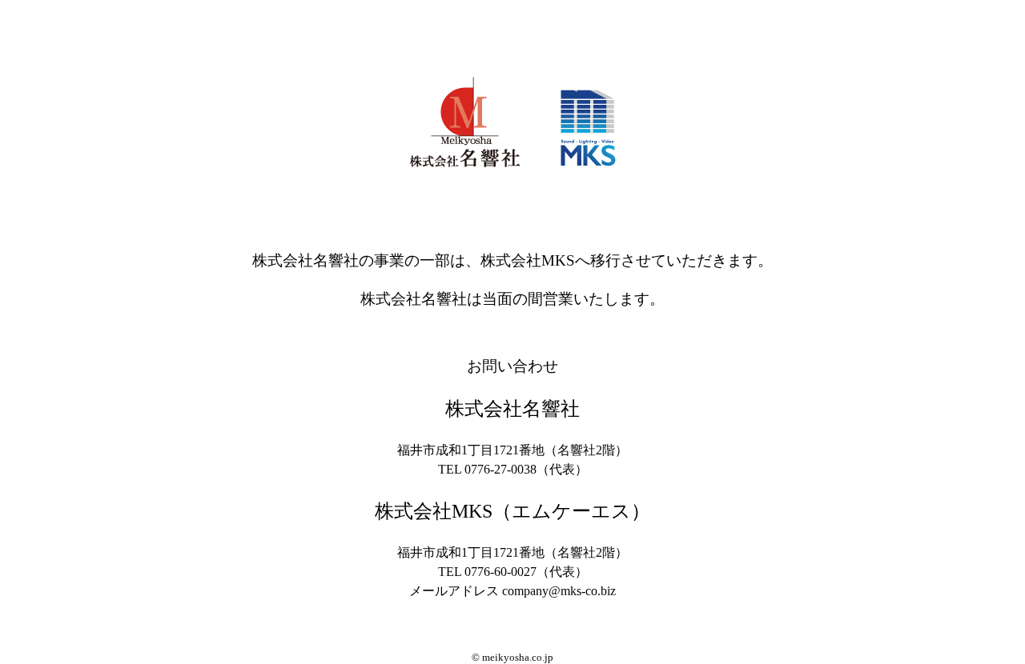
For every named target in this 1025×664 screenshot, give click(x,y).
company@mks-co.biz (559, 591)
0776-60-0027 (500, 571)
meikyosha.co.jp (517, 657)
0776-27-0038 (500, 469)
